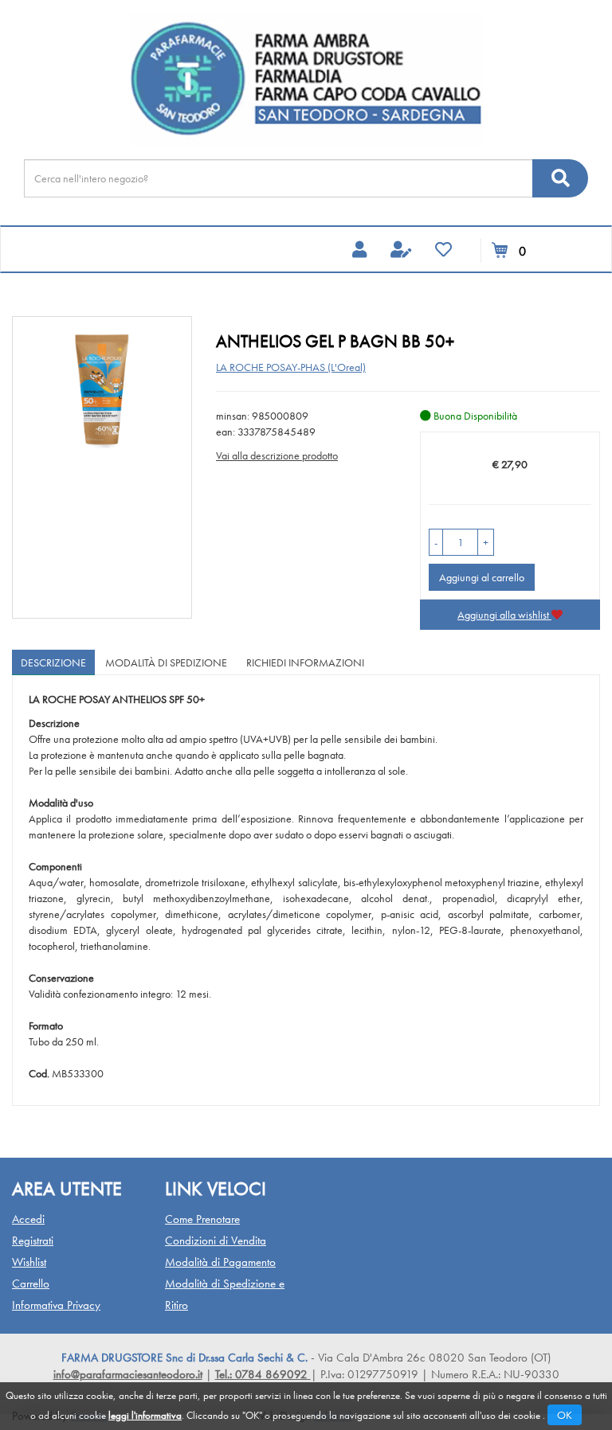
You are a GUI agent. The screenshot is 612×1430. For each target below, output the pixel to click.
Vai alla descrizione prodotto (277, 455)
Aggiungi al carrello (481, 577)
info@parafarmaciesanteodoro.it (127, 1374)
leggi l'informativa (145, 1415)
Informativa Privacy (56, 1305)
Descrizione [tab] (53, 662)
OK (564, 1415)
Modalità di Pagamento (220, 1262)
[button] (436, 542)
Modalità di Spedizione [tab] (166, 662)
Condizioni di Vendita (215, 1240)
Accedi (28, 1219)
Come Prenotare (202, 1219)
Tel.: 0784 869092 (263, 1374)
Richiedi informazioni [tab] (305, 662)
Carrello (30, 1283)
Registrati (32, 1240)
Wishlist (29, 1262)
